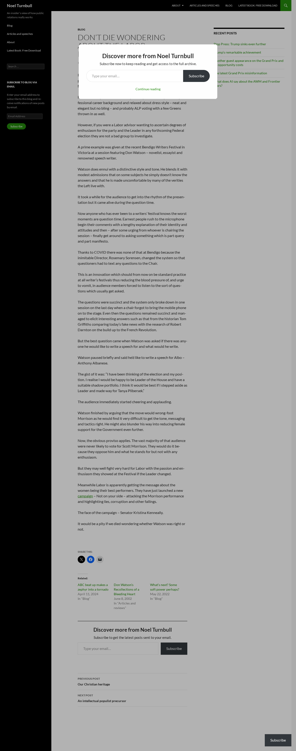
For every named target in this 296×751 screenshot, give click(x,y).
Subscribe (196, 76)
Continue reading (148, 89)
